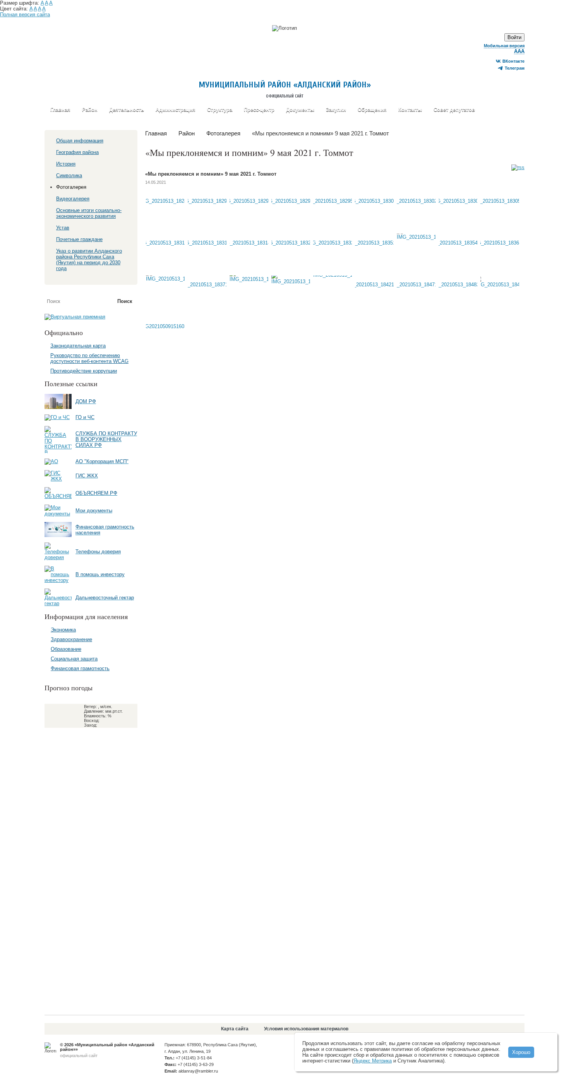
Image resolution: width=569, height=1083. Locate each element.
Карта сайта (235, 1029)
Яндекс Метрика (372, 1061)
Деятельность (126, 110)
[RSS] (517, 167)
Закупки (336, 110)
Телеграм (514, 68)
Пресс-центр (259, 110)
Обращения (372, 110)
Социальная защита (74, 659)
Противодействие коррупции (83, 371)
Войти (514, 37)
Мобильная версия (504, 45)
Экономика (63, 630)
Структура (219, 110)
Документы (300, 110)
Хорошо (521, 1052)
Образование (66, 649)
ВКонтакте (513, 61)
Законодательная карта (78, 346)
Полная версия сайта (25, 14)
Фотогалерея (223, 133)
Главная (60, 110)
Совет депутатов (454, 110)
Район (90, 110)
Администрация (175, 110)
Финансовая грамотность (80, 668)
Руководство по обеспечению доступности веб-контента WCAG (89, 358)
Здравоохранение (71, 639)
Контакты (410, 110)
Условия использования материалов (306, 1029)
